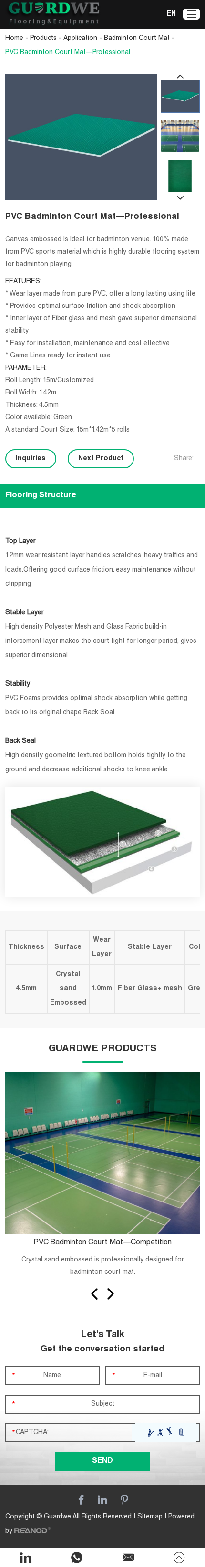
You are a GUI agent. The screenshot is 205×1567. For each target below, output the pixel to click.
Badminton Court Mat (137, 38)
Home (14, 38)
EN (171, 14)
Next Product (100, 458)
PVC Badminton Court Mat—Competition (102, 1243)
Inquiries (31, 458)
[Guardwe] (53, 14)
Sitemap (150, 1517)
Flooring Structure (40, 496)
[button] (94, 1294)
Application (80, 38)
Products (43, 38)
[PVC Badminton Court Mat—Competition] (102, 1153)
